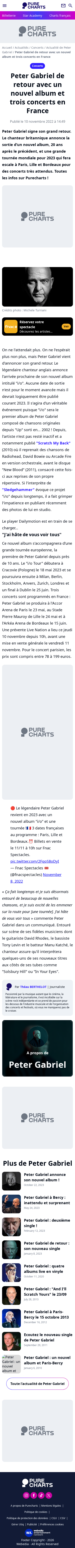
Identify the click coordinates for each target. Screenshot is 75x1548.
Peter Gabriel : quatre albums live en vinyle (44, 1268)
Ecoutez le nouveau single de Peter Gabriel (48, 1337)
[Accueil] (33, 5)
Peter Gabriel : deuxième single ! (47, 1223)
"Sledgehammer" (18, 489)
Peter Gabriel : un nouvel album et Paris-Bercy (47, 1360)
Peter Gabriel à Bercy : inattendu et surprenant (47, 1200)
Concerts (37, 47)
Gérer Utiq (17, 1524)
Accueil (7, 47)
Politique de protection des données (27, 1518)
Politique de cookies (35, 1512)
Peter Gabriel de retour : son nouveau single (46, 1246)
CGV (62, 1518)
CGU (54, 1518)
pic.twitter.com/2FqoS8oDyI (34, 861)
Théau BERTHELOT (33, 987)
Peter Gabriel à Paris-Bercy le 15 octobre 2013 (46, 1314)
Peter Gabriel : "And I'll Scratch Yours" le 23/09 (45, 1291)
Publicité (32, 1524)
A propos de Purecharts (24, 1505)
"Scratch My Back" (53, 443)
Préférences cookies (52, 1524)
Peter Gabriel (37, 1064)
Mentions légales (51, 1505)
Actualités (22, 47)
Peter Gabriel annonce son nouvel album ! (45, 1177)
